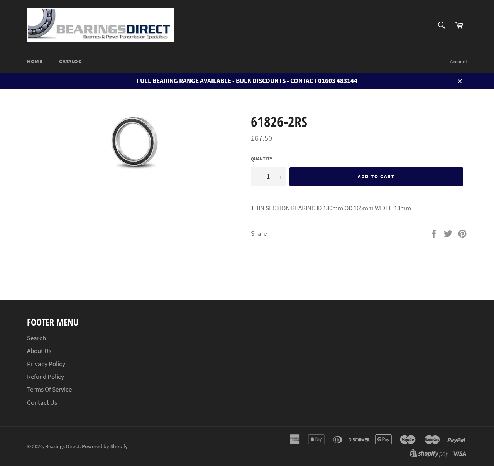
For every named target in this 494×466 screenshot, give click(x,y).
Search (36, 338)
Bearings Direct (62, 446)
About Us (39, 350)
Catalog (70, 61)
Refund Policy (45, 376)
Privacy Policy (46, 364)
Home (34, 61)
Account (458, 61)
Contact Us (42, 402)
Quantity (261, 159)
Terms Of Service (49, 389)
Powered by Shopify (105, 446)
